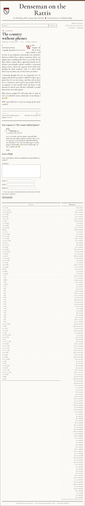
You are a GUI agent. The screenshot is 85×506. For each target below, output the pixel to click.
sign (3, 361)
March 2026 (78, 212)
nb (4, 304)
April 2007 (78, 473)
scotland (4, 359)
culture (4, 223)
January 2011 (77, 374)
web (3, 376)
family (3, 247)
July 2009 (78, 414)
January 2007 (77, 480)
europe (3, 243)
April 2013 (78, 315)
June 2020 (79, 223)
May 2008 (78, 444)
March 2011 (78, 370)
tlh (4, 317)
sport (3, 363)
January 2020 (78, 227)
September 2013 (77, 304)
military (4, 330)
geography (4, 260)
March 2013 (78, 317)
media (3, 328)
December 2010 (77, 376)
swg (4, 315)
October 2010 (77, 381)
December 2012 (77, 324)
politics (4, 343)
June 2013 (79, 311)
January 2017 (78, 254)
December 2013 (78, 297)
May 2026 (79, 207)
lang (3, 273)
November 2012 (77, 326)
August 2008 (78, 438)
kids (3, 271)
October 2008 (77, 433)
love (3, 326)
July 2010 (78, 387)
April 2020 (78, 225)
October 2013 (78, 302)
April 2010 (78, 394)
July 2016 (79, 260)
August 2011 (78, 359)
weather (4, 374)
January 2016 (78, 267)
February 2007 (77, 477)
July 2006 (79, 493)
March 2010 (78, 396)
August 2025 (78, 216)
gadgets (4, 254)
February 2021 (77, 218)
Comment (5, 164)
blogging (4, 214)
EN (3, 31)
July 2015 (79, 271)
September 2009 (77, 409)
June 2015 (79, 273)
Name (4, 181)
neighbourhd (5, 335)
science (3, 357)
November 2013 (77, 300)
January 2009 (77, 427)
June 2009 (78, 416)
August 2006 (78, 490)
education (4, 236)
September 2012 (77, 330)
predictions (5, 346)
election (4, 238)
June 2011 (78, 363)
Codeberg (72, 28)
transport (4, 365)
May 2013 (79, 313)
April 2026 (78, 210)
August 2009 (77, 412)
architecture (5, 210)
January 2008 (77, 453)
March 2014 (78, 291)
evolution (4, 245)
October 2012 (77, 328)
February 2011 (77, 372)
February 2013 (78, 319)
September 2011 (77, 357)
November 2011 (77, 352)
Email (4, 184)
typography (5, 370)
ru (4, 308)
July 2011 (78, 361)
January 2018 (78, 247)
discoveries (4, 227)
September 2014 (77, 280)
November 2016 (77, 256)
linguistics (4, 324)
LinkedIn (80, 28)
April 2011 (78, 368)
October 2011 (77, 355)
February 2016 (77, 264)
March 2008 (78, 449)
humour (4, 267)
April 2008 (78, 447)
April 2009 (78, 420)
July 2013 (79, 308)
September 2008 (77, 436)
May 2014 (79, 286)
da (4, 280)
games (3, 256)
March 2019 (78, 238)
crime (3, 221)
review (3, 354)
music (3, 332)
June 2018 (79, 243)
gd (4, 293)
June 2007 (78, 469)
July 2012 (78, 335)
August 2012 (78, 333)
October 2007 (77, 460)
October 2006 (77, 486)
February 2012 (77, 346)
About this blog (77, 23)
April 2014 (78, 289)
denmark (4, 225)
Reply (8, 150)
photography (5, 341)
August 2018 (78, 240)
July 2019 (79, 232)
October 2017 (78, 251)
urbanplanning (5, 372)
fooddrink (4, 251)
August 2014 (78, 282)
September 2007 (77, 462)
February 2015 (77, 276)
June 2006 (78, 495)
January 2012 (77, 348)
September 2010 (77, 383)
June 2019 (79, 234)
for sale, (4, 55)
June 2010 (78, 390)
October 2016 (78, 258)
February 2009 (77, 425)
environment (5, 240)
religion (4, 352)
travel (3, 368)
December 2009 (77, 403)
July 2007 (78, 466)
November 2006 (76, 484)
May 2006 (78, 497)
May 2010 (78, 392)
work (3, 378)
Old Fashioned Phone (8, 48)
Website (4, 188)
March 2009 (78, 422)
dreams (4, 232)
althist (4, 207)
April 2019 (78, 236)
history (4, 264)
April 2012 (78, 341)
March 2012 (78, 343)
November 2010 (77, 379)
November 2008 (77, 431)
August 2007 (78, 464)
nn (4, 306)
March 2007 (78, 475)
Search (53, 26)
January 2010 (77, 401)
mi (4, 302)
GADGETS (9, 31)
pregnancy (4, 348)
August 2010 (78, 385)
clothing (4, 218)
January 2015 (78, 278)
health (4, 262)
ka (4, 297)
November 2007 (77, 458)
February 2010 (77, 398)
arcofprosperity (6, 212)
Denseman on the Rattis (42, 9)
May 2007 (78, 471)
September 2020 (77, 221)
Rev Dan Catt (20, 50)
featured (4, 249)
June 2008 (78, 442)
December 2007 (77, 455)
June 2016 (79, 262)
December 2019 (78, 229)
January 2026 (78, 214)
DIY (3, 229)
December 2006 (77, 482)
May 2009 (78, 418)
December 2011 (77, 350)
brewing (4, 216)
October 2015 (78, 269)
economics (4, 234)
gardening (4, 258)
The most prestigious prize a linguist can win (10, 116)
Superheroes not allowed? (33, 115)
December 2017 (78, 249)
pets (3, 339)
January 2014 (78, 295)
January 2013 (77, 322)
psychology (5, 350)
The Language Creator (74, 25)
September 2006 (77, 488)
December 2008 (77, 429)
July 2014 (79, 284)
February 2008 (77, 451)
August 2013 (78, 306)
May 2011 (78, 365)
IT (2, 269)
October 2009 (77, 407)
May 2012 (78, 339)
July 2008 (78, 440)
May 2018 (79, 245)
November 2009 (77, 405)
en (4, 284)
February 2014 (78, 293)
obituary (4, 337)
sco (4, 310)
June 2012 (78, 337)
